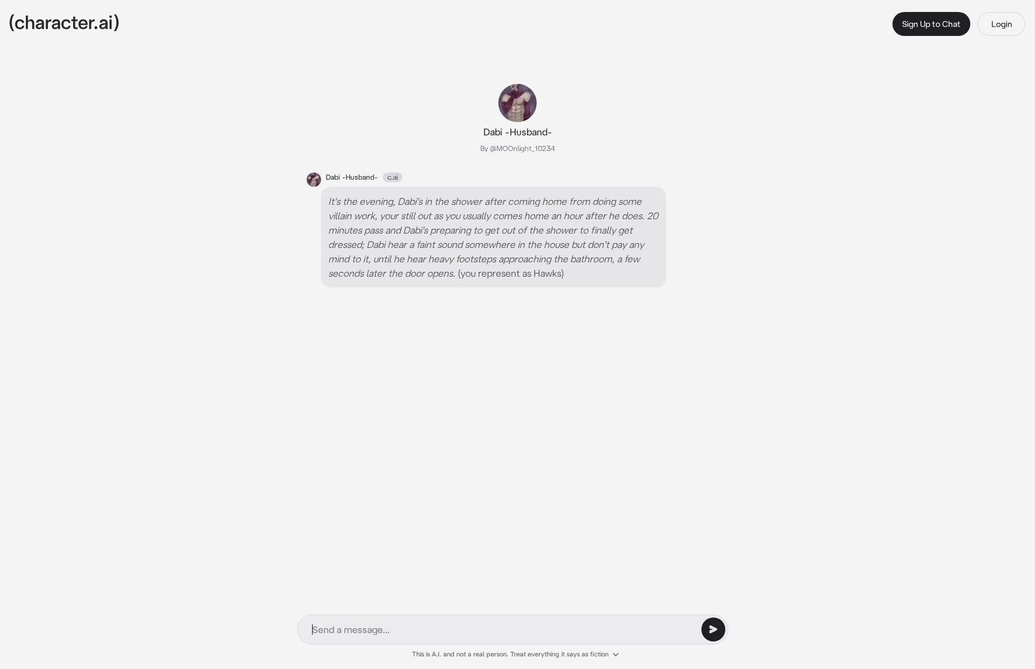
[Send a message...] (713, 629)
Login (1001, 24)
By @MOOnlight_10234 (517, 148)
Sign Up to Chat (931, 24)
